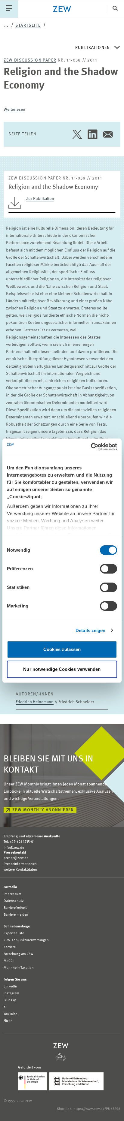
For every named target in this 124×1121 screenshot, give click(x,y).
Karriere (10, 947)
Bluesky (10, 1000)
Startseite (28, 25)
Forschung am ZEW (18, 954)
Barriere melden (16, 915)
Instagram (11, 993)
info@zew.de (14, 848)
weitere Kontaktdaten (20, 870)
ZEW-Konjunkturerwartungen (26, 940)
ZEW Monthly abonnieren (43, 810)
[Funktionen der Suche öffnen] (115, 8)
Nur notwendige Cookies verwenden (62, 669)
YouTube (10, 1014)
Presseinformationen (20, 864)
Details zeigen (90, 630)
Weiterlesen (14, 109)
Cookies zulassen (62, 649)
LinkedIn (10, 986)
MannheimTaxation (19, 968)
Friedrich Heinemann (35, 702)
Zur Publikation (40, 199)
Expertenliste (14, 933)
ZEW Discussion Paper (30, 60)
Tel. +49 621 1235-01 (19, 842)
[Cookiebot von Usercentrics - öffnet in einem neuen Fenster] (90, 447)
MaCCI (9, 961)
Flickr (8, 1021)
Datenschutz (14, 901)
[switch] (108, 569)
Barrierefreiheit (15, 908)
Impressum (12, 894)
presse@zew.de (16, 858)
